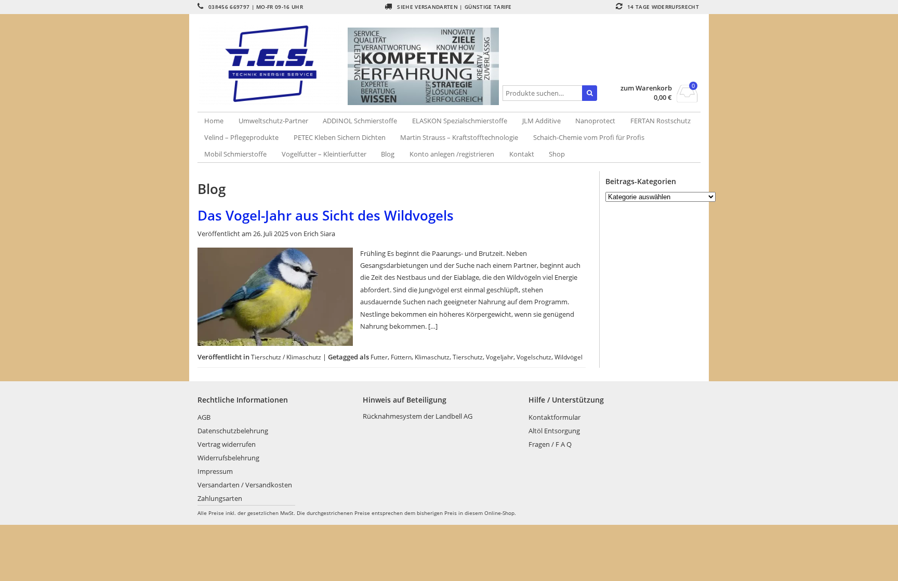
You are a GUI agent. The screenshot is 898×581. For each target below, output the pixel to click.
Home (213, 120)
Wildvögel (568, 357)
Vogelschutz (534, 357)
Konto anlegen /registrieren (452, 154)
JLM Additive (541, 120)
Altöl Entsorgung (554, 430)
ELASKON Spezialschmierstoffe (459, 120)
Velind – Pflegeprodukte (241, 137)
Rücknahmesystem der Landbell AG (417, 416)
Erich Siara (319, 233)
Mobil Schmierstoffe (235, 154)
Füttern (401, 357)
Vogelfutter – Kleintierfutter (324, 154)
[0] (687, 99)
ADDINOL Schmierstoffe (360, 120)
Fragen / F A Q (550, 444)
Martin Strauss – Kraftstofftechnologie (459, 137)
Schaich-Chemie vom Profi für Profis (588, 137)
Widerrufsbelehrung (228, 457)
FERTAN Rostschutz (660, 120)
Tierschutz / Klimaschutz (286, 357)
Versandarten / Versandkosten (244, 484)
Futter (379, 357)
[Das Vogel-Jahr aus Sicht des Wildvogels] (275, 343)
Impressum (215, 471)
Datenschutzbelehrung (232, 430)
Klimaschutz (432, 357)
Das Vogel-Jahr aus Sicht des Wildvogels (325, 215)
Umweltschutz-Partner (273, 120)
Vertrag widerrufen (226, 444)
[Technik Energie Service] (272, 63)
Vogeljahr (499, 357)
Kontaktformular (554, 417)
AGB (203, 417)
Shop (557, 154)
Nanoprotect (595, 120)
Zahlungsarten (219, 498)
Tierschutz (468, 357)
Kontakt (521, 154)
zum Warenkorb (646, 88)
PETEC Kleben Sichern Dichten (340, 137)
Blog (387, 154)
